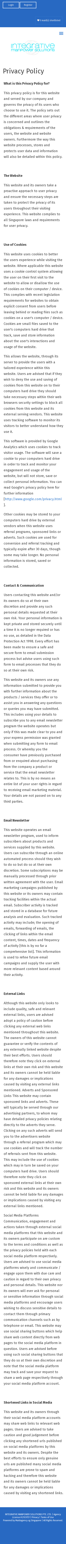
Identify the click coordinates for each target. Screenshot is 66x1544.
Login (11, 5)
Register (28, 5)
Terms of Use (47, 1517)
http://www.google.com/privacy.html (33, 499)
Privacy (35, 1517)
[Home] (33, 48)
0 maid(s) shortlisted (49, 20)
